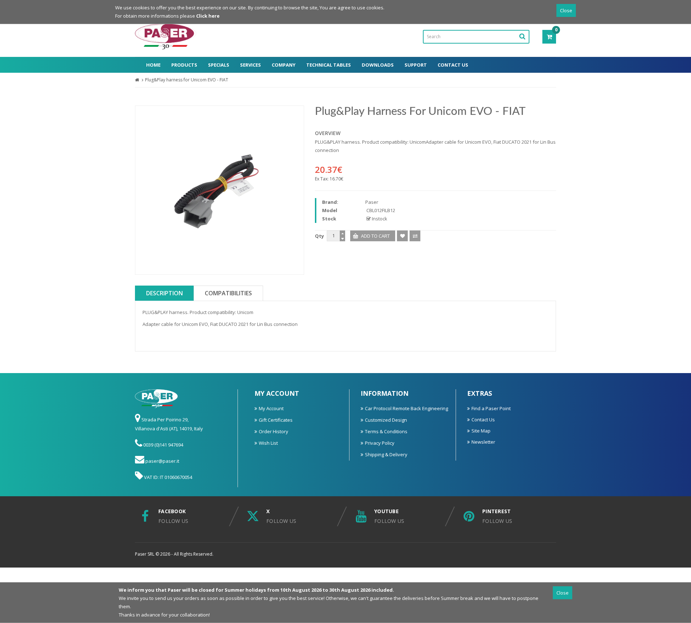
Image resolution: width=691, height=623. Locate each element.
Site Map (481, 430)
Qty (319, 236)
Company (283, 65)
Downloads (378, 65)
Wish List (268, 443)
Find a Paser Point (491, 408)
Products (184, 65)
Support (416, 65)
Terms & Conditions (386, 431)
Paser (371, 202)
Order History (273, 431)
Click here (208, 16)
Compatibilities (228, 293)
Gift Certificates (276, 420)
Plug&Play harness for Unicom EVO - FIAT (186, 80)
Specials (218, 65)
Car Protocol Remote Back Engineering (406, 408)
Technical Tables (328, 65)
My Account (271, 408)
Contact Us (453, 65)
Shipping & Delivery (386, 454)
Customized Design (386, 420)
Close (566, 10)
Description (164, 293)
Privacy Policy (379, 443)
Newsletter (483, 442)
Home (153, 65)
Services (250, 65)
